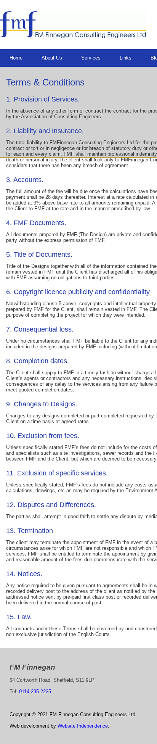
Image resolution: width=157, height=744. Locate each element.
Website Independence (83, 726)
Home (16, 58)
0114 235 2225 (35, 691)
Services (91, 58)
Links (125, 58)
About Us (52, 58)
